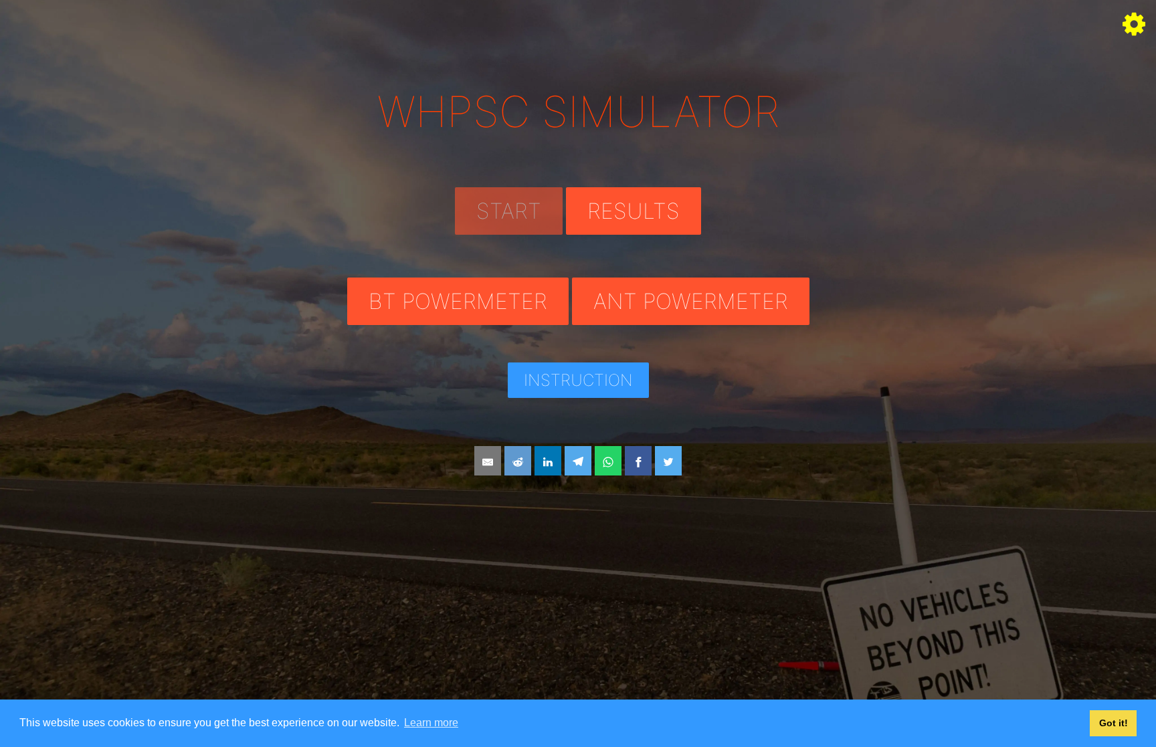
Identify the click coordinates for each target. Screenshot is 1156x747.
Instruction (578, 380)
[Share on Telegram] (578, 460)
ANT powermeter (690, 301)
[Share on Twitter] (668, 460)
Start (508, 211)
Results (633, 211)
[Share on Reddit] (517, 460)
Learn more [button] (431, 722)
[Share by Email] (487, 460)
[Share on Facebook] (638, 460)
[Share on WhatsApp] (608, 460)
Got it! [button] (1113, 723)
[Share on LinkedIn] (548, 460)
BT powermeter (458, 301)
